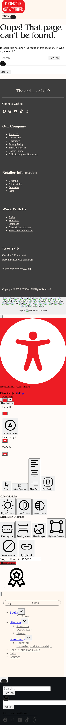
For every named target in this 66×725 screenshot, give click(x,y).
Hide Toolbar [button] (7, 403)
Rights (12, 217)
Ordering (13, 180)
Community (17, 639)
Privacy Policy (16, 144)
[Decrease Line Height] (5, 454)
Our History (15, 137)
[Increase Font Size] (5, 400)
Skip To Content (10, 559)
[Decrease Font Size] (5, 413)
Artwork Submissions (20, 227)
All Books (23, 616)
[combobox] (33, 306)
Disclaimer (14, 141)
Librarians (14, 223)
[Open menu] (9, 16)
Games (20, 633)
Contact (15, 656)
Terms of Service (17, 147)
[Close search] (4, 680)
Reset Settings (8, 563)
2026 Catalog (15, 184)
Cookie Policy (16, 151)
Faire (11, 190)
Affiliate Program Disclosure (23, 154)
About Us (14, 134)
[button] (1, 316)
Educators (14, 220)
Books (14, 612)
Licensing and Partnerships (34, 646)
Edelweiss (14, 187)
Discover (15, 622)
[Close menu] (1, 594)
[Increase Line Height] (5, 441)
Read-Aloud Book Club (21, 230)
